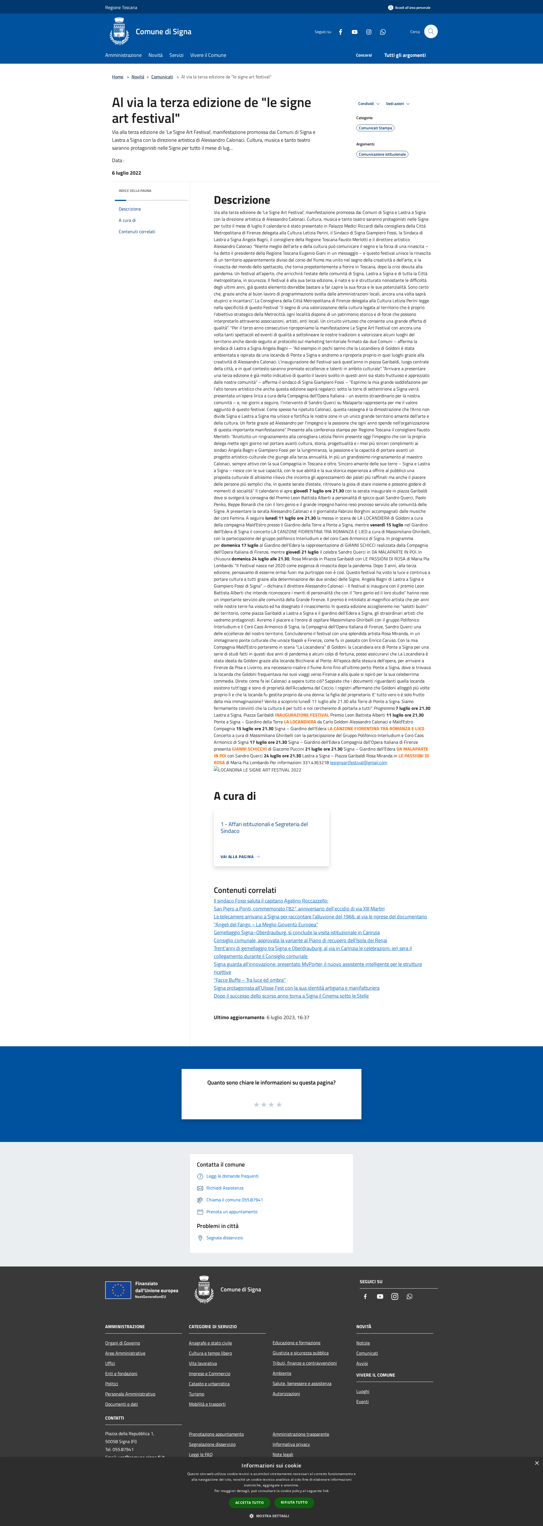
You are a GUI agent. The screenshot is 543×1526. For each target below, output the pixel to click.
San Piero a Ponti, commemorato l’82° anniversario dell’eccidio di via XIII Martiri (299, 908)
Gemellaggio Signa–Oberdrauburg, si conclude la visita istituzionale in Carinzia (297, 932)
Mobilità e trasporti (207, 1404)
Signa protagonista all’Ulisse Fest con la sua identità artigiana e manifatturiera (297, 988)
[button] (271, 1515)
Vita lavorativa (203, 1363)
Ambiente (282, 1373)
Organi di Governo (122, 1342)
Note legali (283, 1454)
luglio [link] (319, 490)
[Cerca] (431, 31)
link (326, 1490)
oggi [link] (367, 436)
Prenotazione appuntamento (216, 1434)
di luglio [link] (254, 225)
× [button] (537, 1463)
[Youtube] (352, 31)
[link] (367, 436)
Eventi (362, 1401)
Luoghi (362, 1391)
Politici (111, 1383)
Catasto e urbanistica (209, 1383)
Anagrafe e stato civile (210, 1342)
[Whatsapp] (380, 31)
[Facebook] (338, 31)
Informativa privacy (291, 1444)
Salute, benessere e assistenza (302, 1383)
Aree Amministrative (125, 1353)
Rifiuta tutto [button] (294, 1502)
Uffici (110, 1363)
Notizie (363, 1342)
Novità (138, 76)
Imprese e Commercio (209, 1373)
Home (117, 76)
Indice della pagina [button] (135, 190)
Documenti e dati (121, 1404)
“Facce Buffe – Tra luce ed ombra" (250, 980)
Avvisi (362, 1363)
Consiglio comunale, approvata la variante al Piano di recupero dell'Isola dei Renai (300, 940)
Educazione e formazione (296, 1342)
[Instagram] (366, 31)
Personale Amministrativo (130, 1393)
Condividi (366, 103)
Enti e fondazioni (121, 1373)
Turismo (196, 1393)
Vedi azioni (395, 103)
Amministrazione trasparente (301, 1434)
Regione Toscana (121, 7)
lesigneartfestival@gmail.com (358, 762)
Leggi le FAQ (201, 1454)
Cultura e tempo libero (210, 1353)
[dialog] (271, 1491)
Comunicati (162, 76)
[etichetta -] (279, 1104)
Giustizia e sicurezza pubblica (301, 1352)
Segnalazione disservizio (212, 1444)
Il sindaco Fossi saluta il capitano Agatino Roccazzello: (271, 901)
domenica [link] (230, 545)
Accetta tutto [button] (249, 1502)
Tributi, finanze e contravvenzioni (305, 1363)
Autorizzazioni (286, 1393)
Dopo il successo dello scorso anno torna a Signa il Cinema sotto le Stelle (291, 996)
